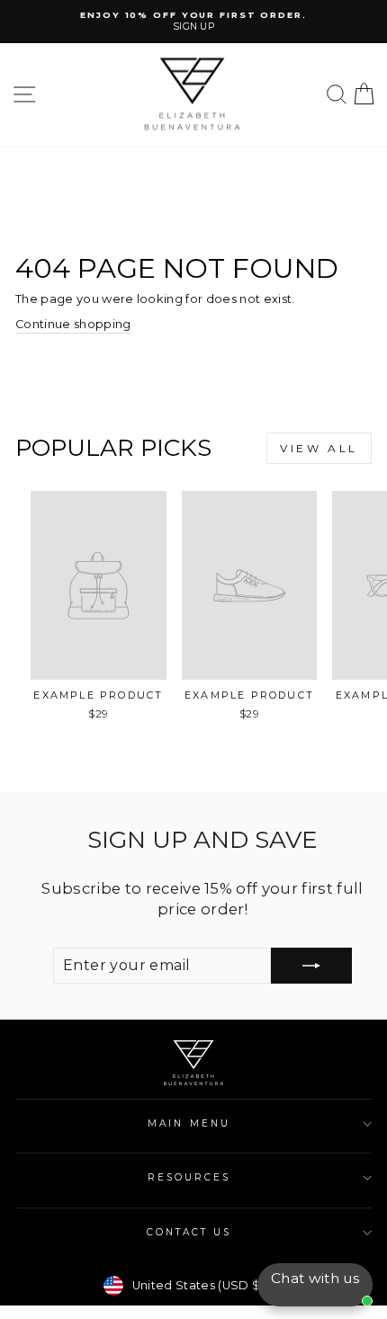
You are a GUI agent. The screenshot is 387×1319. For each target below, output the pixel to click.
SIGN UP (193, 26)
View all (319, 448)
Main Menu (189, 1123)
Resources (189, 1177)
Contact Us (189, 1232)
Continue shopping (72, 324)
